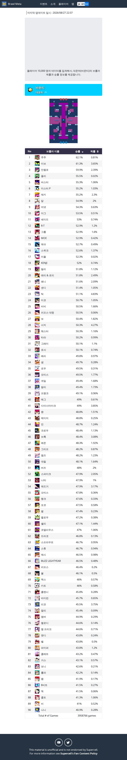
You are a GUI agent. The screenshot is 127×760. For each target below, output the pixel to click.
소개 (52, 4)
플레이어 (63, 4)
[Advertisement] (63, 45)
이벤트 (43, 4)
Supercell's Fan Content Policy (78, 753)
